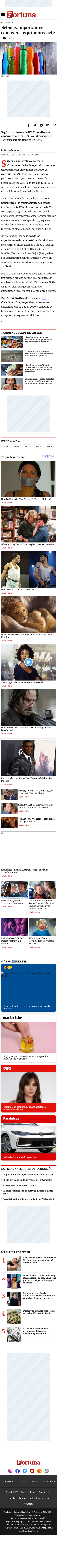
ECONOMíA (7, 22)
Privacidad (11, 1497)
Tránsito (28, 1503)
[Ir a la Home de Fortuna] (21, 14)
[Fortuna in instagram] (10, 1471)
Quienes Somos (28, 1491)
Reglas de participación (40, 1497)
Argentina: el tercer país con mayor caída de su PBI (28, 1174)
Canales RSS (12, 1491)
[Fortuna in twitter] (25, 1471)
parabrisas (28, 1120)
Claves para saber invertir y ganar (20, 1185)
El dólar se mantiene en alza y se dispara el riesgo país (28, 1192)
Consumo (27, 446)
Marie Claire (48, 1481)
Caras (22, 1481)
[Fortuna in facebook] (17, 1471)
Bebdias (49, 446)
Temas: (4, 446)
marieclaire (28, 1019)
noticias (28, 969)
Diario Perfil (8, 1481)
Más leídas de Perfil (15, 1252)
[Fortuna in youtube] (32, 1471)
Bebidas (39, 446)
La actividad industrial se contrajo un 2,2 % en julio (29, 1198)
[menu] (3, 14)
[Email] (54, 125)
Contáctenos (45, 1491)
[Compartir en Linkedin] (47, 124)
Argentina (15, 446)
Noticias (33, 1481)
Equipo (22, 1497)
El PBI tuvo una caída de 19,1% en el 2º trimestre (27, 1179)
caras (28, 1069)
